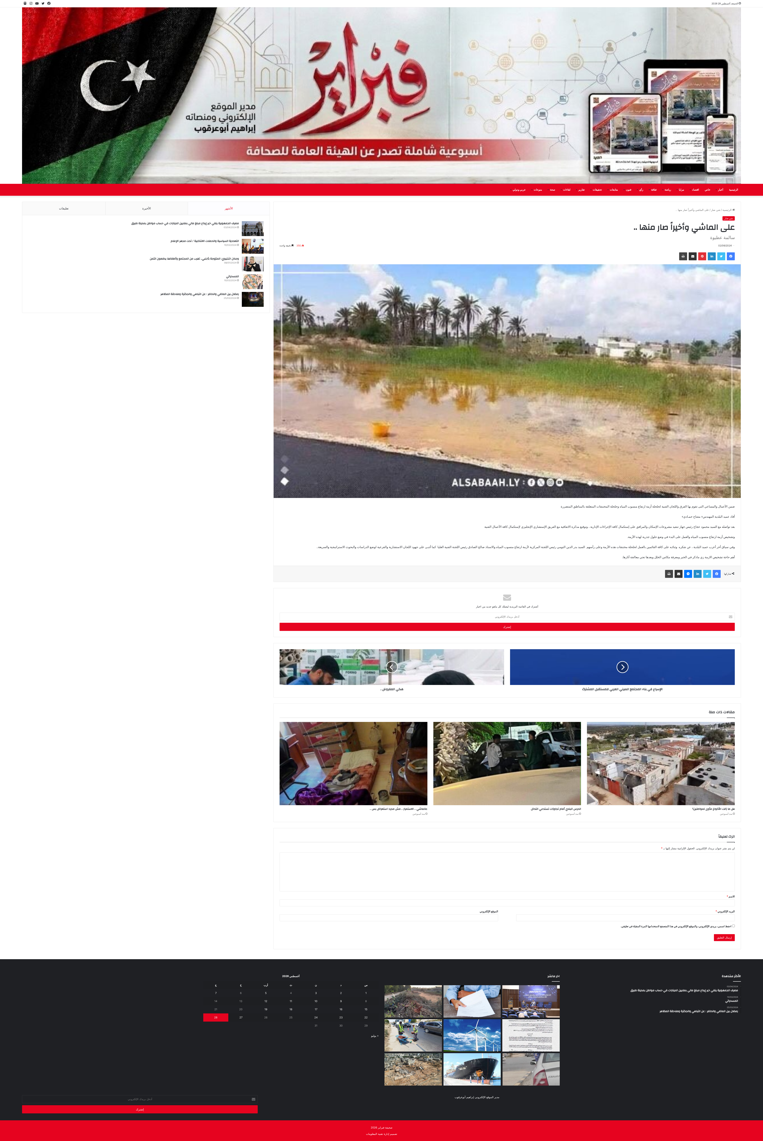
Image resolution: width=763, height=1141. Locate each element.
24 (316, 1017)
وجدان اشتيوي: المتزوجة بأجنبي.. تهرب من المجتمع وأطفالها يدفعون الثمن (194, 258)
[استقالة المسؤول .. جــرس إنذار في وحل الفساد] (472, 1001)
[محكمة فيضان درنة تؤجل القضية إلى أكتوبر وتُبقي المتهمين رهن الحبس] (413, 1069)
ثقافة (654, 189)
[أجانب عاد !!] (413, 1001)
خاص (707, 189)
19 (265, 1009)
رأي (641, 189)
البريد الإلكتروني (725, 911)
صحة (552, 189)
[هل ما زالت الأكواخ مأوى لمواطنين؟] (661, 763)
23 (341, 1017)
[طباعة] (683, 256)
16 (341, 1009)
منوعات (538, 189)
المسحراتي (232, 276)
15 (366, 1009)
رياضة (668, 189)
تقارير (581, 189)
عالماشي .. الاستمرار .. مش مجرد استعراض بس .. (398, 809)
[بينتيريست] (702, 256)
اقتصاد (695, 189)
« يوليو (375, 1035)
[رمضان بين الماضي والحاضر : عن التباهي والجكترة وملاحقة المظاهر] (253, 299)
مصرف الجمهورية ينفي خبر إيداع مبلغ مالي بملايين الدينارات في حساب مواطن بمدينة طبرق (185, 223)
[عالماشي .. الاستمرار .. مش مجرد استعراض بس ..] (353, 763)
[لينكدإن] (712, 256)
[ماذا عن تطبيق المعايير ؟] (531, 1035)
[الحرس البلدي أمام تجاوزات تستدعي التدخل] (507, 763)
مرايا (681, 189)
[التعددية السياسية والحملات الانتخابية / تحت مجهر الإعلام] (253, 246)
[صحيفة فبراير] (381, 95)
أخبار (720, 189)
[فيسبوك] (731, 256)
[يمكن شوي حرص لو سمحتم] (531, 1069)
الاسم (731, 896)
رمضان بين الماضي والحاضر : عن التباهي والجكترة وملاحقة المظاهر (200, 294)
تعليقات (64, 208)
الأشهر (229, 208)
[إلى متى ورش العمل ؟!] (472, 1035)
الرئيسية (733, 189)
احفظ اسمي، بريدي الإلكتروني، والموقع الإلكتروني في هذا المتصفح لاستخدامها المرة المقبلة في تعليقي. (676, 926)
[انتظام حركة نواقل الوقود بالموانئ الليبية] (472, 1069)
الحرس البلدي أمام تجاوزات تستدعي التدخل (556, 809)
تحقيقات (597, 189)
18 (291, 1009)
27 (240, 1017)
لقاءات (566, 189)
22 (366, 1017)
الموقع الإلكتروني (489, 911)
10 (316, 1001)
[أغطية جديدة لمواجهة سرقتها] (413, 1035)
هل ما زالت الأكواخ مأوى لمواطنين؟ (713, 809)
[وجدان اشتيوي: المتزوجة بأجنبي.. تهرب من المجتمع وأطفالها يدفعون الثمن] (253, 264)
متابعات (614, 189)
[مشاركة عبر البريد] (693, 256)
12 (265, 1001)
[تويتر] (721, 256)
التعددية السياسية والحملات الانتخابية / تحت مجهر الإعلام (205, 241)
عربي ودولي (519, 189)
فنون (628, 189)
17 (316, 1009)
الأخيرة (146, 208)
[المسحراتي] (253, 281)
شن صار (715, 209)
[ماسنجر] (688, 574)
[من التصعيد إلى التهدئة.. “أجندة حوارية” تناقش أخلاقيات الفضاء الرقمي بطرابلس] (531, 1001)
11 (291, 1001)
